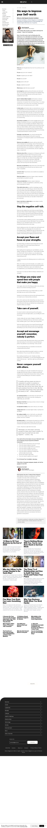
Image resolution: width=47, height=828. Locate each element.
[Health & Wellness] (13, 16)
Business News (5, 24)
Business (4, 9)
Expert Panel (5, 25)
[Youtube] (10, 45)
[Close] (45, 826)
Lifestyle (4, 15)
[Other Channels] (40, 675)
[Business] (13, 9)
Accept (41, 826)
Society (4, 21)
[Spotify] (12, 45)
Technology (4, 19)
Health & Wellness (6, 16)
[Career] (13, 10)
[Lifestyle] (13, 15)
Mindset (4, 13)
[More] (40, 672)
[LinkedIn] (8, 45)
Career (3, 10)
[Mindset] (13, 13)
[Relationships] (13, 18)
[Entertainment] (13, 22)
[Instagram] (4, 45)
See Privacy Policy (23, 826)
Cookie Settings (35, 826)
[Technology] (13, 19)
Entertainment (5, 22)
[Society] (13, 21)
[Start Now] (13, 547)
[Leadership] (13, 12)
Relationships (5, 18)
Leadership (4, 12)
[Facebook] (6, 45)
